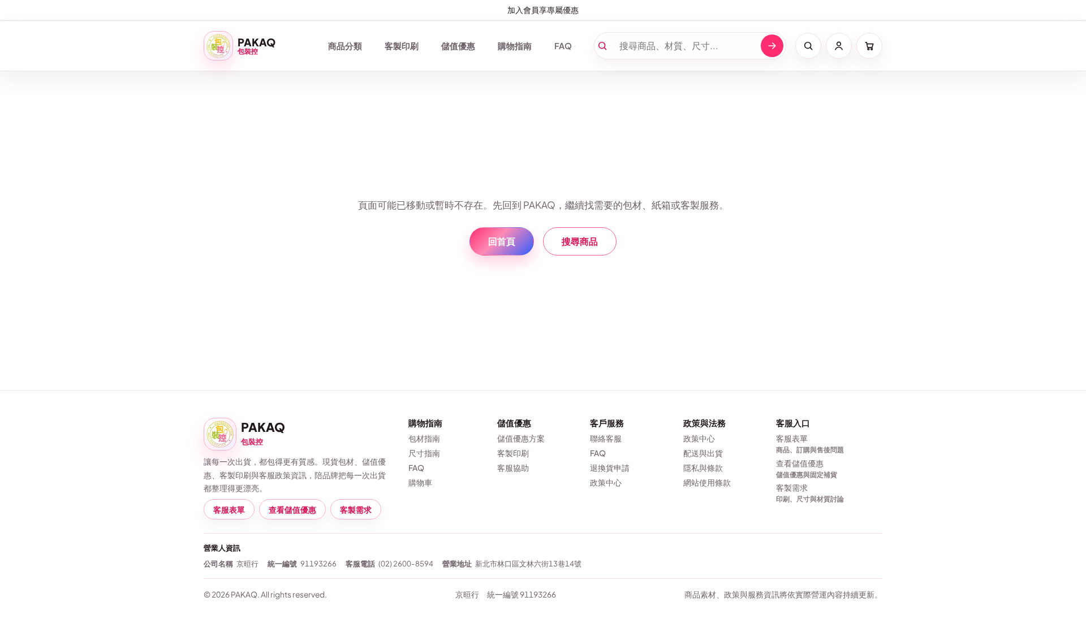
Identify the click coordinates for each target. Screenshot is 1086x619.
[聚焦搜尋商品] (808, 46)
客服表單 (229, 509)
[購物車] (869, 46)
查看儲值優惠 (292, 509)
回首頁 (501, 241)
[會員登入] (839, 46)
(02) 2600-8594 (405, 563)
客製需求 (356, 509)
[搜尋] (772, 45)
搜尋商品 (580, 241)
